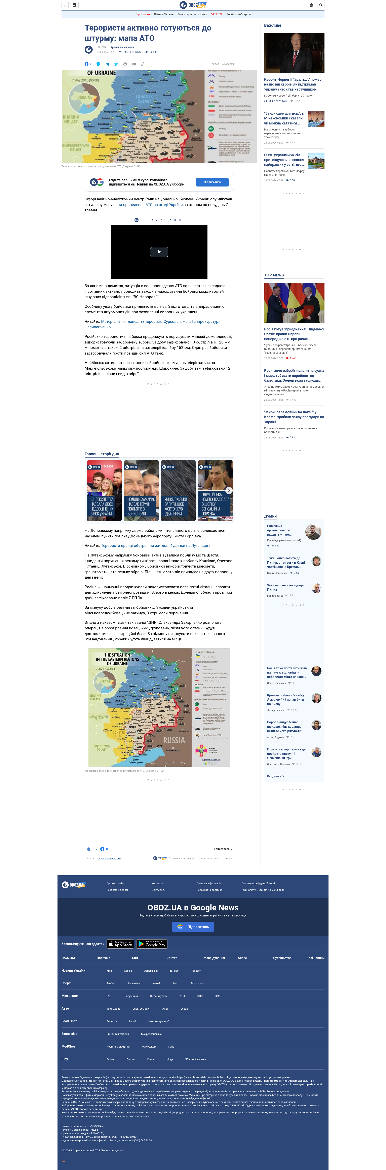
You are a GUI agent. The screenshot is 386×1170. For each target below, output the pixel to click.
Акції (165, 1008)
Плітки (130, 1059)
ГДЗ (109, 996)
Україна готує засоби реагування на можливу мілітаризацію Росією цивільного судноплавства (294, 390)
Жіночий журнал (195, 1059)
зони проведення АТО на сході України (148, 204)
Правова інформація (209, 883)
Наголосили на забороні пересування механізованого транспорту (283, 133)
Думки (270, 516)
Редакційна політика (109, 858)
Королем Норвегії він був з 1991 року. (288, 95)
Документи (158, 889)
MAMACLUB (149, 1046)
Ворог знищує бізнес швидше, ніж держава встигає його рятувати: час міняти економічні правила (284, 726)
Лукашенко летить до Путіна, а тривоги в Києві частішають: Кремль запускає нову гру (286, 562)
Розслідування (214, 958)
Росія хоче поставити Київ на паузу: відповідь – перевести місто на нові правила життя (287, 672)
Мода (169, 1059)
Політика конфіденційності (258, 883)
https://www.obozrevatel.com (193, 1077)
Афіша (110, 1059)
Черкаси (196, 970)
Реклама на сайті (117, 889)
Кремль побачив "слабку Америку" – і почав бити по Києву (286, 699)
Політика (103, 958)
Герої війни (143, 14)
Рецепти (112, 1021)
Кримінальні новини (122, 47)
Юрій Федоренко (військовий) (284, 540)
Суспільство (282, 958)
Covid (171, 1046)
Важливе (272, 25)
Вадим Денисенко (277, 573)
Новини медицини (118, 1046)
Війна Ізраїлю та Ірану (192, 14)
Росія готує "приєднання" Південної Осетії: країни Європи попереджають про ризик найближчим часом (294, 334)
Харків (128, 970)
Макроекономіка (151, 1033)
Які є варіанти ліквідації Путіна (285, 587)
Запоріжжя (151, 970)
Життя (172, 958)
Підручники (131, 996)
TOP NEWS (274, 275)
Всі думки (274, 776)
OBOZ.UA (102, 47)
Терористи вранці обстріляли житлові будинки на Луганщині (155, 545)
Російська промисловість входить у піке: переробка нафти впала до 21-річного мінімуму (282, 530)
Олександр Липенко (278, 764)
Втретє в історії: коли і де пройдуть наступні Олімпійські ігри (286, 753)
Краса (150, 1059)
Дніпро (174, 970)
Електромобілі (141, 1008)
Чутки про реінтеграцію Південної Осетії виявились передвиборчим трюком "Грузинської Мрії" (290, 348)
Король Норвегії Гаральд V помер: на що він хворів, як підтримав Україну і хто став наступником (293, 84)
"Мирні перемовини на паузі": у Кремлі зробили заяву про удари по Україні (294, 417)
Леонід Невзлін (275, 710)
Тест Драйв (113, 1008)
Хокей (156, 983)
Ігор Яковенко (275, 595)
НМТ (218, 996)
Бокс (175, 983)
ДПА (182, 996)
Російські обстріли (238, 14)
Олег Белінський (276, 683)
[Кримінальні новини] (160, 859)
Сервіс (184, 1008)
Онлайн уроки (158, 996)
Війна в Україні (163, 14)
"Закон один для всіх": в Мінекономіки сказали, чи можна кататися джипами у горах (284, 118)
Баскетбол (134, 983)
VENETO (216, 14)
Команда (157, 883)
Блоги (242, 958)
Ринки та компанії (118, 1033)
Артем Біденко (275, 737)
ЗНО (200, 996)
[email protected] (108, 1140)
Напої (132, 1021)
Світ (135, 958)
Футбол (111, 983)
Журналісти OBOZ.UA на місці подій (263, 889)
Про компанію (115, 883)
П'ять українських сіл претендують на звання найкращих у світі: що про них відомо (284, 160)
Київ (109, 970)
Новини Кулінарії (158, 1021)
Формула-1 (197, 983)
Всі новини (316, 958)
